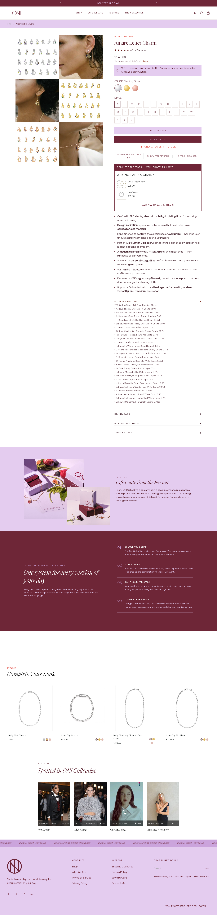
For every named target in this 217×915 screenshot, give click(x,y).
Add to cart (158, 130)
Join (207, 868)
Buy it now (158, 139)
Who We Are (79, 872)
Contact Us (118, 883)
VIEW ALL (205, 683)
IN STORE (114, 13)
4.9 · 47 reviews (138, 50)
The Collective (134, 13)
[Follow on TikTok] (23, 894)
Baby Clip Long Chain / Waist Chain (128, 737)
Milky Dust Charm (155, 823)
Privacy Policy (79, 883)
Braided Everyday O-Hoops (86, 823)
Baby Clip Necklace (175, 735)
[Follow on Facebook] (8, 894)
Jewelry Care (119, 878)
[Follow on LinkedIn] (31, 894)
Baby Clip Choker (17, 735)
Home (8, 23)
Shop (75, 867)
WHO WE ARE (95, 13)
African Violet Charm (47, 823)
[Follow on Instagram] (16, 894)
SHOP (79, 13)
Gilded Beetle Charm (120, 823)
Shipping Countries (122, 867)
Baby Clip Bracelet (70, 735)
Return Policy (119, 872)
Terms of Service (81, 878)
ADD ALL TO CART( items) (158, 205)
